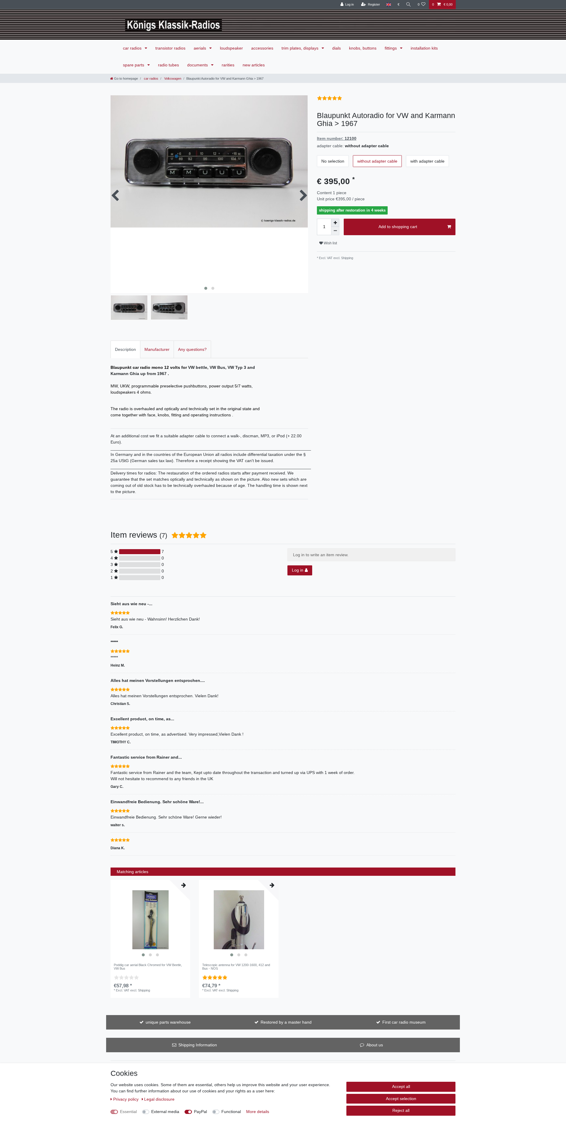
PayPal (200, 1111)
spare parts (134, 65)
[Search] (408, 4)
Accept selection (401, 1098)
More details (257, 1111)
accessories (262, 48)
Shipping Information (197, 1045)
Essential (128, 1111)
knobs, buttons (362, 48)
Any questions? (192, 349)
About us (374, 1045)
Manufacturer (157, 349)
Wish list (330, 243)
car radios (133, 48)
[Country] (388, 4)
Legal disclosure (159, 1099)
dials (336, 48)
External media (165, 1111)
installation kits (424, 48)
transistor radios (170, 48)
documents (198, 65)
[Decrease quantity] (335, 231)
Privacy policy (126, 1099)
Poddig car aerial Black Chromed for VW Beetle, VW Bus (148, 966)
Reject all (400, 1110)
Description (125, 349)
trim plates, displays (301, 48)
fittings (391, 48)
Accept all (401, 1086)
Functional (231, 1111)
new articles (254, 65)
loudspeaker (231, 48)
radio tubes (168, 65)
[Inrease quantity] (335, 223)
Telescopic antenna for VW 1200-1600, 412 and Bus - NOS (236, 966)
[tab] (125, 349)
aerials (200, 48)
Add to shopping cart (398, 226)
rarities (228, 65)
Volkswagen (172, 78)
